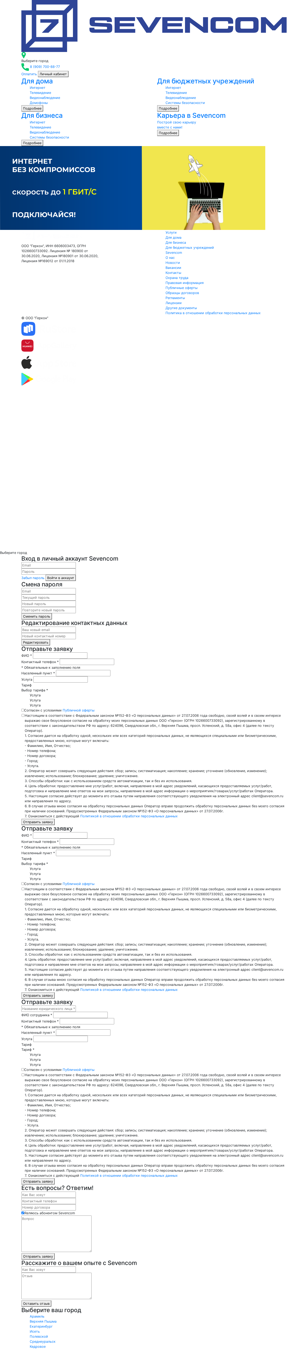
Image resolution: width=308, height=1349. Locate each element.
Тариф (26, 685)
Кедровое (38, 1346)
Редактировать (35, 642)
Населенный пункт (38, 673)
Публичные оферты (182, 288)
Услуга (26, 679)
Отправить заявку (38, 822)
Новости (173, 262)
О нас (170, 257)
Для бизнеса (176, 242)
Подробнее (32, 108)
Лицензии (174, 303)
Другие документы (181, 308)
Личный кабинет (53, 74)
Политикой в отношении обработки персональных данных (129, 816)
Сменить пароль (36, 616)
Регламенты (175, 298)
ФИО (26, 655)
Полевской (39, 1336)
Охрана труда (177, 278)
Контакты (173, 273)
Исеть (35, 1331)
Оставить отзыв (36, 1303)
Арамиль (37, 1316)
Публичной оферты (78, 710)
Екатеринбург (41, 1326)
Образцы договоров (182, 293)
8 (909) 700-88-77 (45, 67)
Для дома (173, 237)
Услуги (171, 232)
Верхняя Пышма (43, 1321)
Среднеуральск (43, 1341)
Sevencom (174, 252)
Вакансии (173, 268)
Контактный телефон (40, 662)
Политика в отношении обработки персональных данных (213, 313)
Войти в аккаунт (60, 578)
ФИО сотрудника (36, 1015)
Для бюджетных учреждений (190, 247)
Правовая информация (185, 283)
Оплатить (29, 74)
